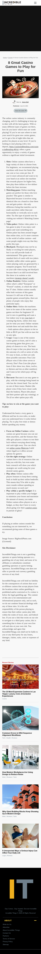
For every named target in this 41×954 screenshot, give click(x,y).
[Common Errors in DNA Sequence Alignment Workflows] (20, 718)
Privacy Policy (8, 941)
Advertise (6, 927)
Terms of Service (9, 939)
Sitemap (6, 944)
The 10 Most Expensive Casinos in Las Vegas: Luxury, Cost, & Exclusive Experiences (19, 694)
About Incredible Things (11, 930)
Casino (10, 57)
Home (5, 57)
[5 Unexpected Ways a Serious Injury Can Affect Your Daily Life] (20, 836)
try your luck (27, 318)
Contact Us (7, 933)
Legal (4, 855)
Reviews (14, 738)
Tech (3, 738)
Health (8, 738)
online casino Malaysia (19, 448)
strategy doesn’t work (24, 278)
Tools (15, 777)
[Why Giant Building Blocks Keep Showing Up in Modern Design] (20, 796)
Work (3, 777)
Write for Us (7, 924)
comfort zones (31, 508)
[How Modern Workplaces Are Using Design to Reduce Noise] (20, 757)
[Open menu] (36, 3)
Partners (6, 936)
